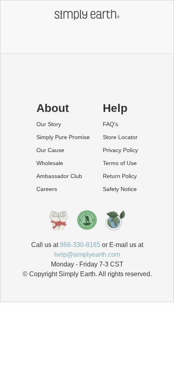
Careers (46, 189)
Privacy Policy (120, 150)
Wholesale (49, 163)
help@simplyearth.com (87, 254)
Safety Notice (120, 189)
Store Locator (120, 137)
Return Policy (120, 176)
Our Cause (50, 150)
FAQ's (110, 124)
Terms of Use (120, 163)
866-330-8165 (80, 244)
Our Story (48, 124)
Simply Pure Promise (63, 137)
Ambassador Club (59, 176)
